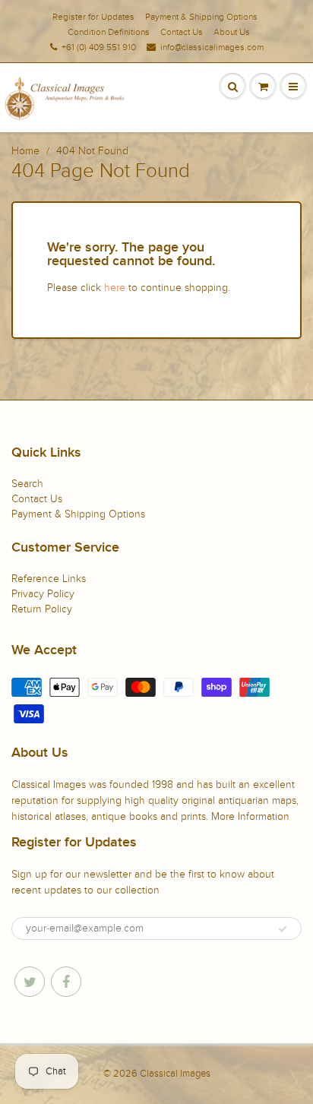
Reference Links (48, 578)
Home (25, 150)
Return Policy (41, 609)
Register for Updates (93, 16)
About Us (231, 32)
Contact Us (181, 32)
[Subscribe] (282, 929)
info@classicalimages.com (212, 47)
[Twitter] (29, 981)
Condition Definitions (109, 32)
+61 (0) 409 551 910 (99, 47)
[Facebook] (66, 981)
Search (27, 483)
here (114, 287)
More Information (250, 816)
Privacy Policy (42, 593)
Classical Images (175, 1074)
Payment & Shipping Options (201, 16)
